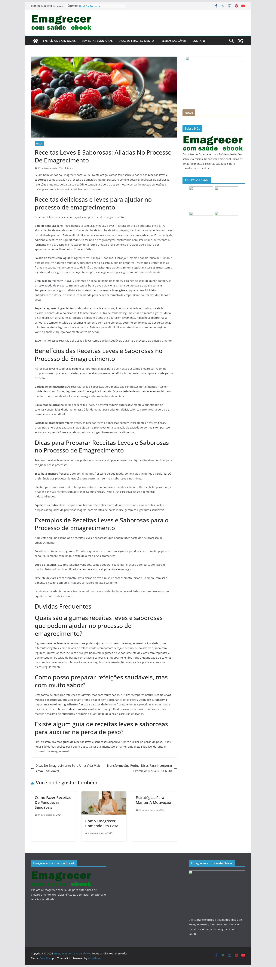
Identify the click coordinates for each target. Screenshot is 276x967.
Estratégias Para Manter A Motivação (153, 800)
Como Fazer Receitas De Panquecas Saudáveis (53, 802)
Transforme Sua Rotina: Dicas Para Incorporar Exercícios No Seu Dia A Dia (139, 768)
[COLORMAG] (213, 137)
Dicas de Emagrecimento (136, 41)
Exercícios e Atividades (59, 41)
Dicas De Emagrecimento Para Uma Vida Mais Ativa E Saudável (67, 768)
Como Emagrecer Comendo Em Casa (101, 823)
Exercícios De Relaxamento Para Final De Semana (99, 7)
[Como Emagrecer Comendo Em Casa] (103, 794)
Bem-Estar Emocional (97, 41)
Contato (198, 41)
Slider (39, 143)
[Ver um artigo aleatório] (240, 40)
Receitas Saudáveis (173, 41)
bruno (70, 168)
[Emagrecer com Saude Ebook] (35, 40)
